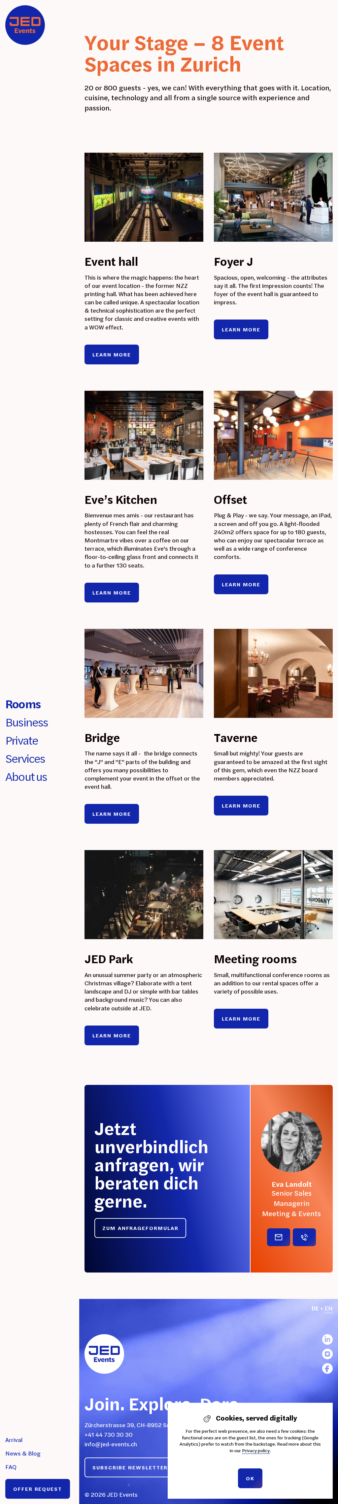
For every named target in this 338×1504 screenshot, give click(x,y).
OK (250, 1478)
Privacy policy (256, 1450)
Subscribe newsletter (130, 1467)
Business (26, 722)
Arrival (13, 1440)
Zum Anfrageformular (140, 1228)
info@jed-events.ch (110, 1444)
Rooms (22, 703)
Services (25, 758)
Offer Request (37, 1488)
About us (26, 776)
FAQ (11, 1467)
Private (21, 740)
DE (315, 1308)
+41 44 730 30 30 (108, 1434)
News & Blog (23, 1453)
